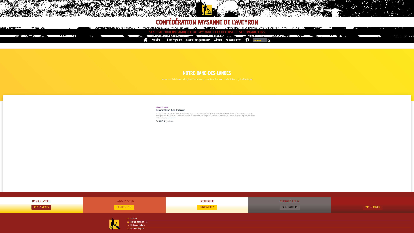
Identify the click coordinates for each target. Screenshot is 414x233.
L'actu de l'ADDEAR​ (207, 201)
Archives (372, 201)
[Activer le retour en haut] (409, 228)
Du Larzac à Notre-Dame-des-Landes (170, 110)
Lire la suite (171, 118)
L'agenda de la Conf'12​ (41, 201)
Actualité (156, 40)
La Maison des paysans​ (124, 201)
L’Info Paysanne (174, 40)
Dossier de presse (162, 107)
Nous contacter (233, 40)
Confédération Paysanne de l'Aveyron (207, 22)
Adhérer (218, 40)
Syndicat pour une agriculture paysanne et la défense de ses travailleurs (207, 32)
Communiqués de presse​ (290, 201)
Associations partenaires (198, 40)
